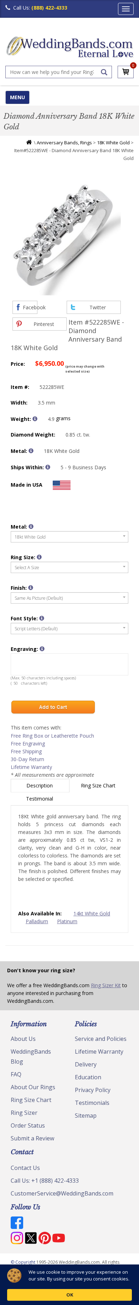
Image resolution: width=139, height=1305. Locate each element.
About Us (23, 1039)
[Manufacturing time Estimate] (47, 467)
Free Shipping (26, 751)
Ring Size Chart (99, 785)
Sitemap (86, 1115)
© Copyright (23, 1262)
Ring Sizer (24, 1113)
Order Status (28, 1125)
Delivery (86, 1064)
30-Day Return (27, 759)
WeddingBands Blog (31, 1056)
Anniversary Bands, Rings (64, 142)
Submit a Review (32, 1138)
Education (88, 1077)
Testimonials (92, 1103)
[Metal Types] (31, 450)
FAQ (16, 1074)
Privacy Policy (92, 1090)
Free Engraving (28, 743)
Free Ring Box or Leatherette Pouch (52, 735)
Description (40, 785)
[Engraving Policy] (41, 618)
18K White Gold (113, 142)
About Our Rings (33, 1087)
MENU (17, 97)
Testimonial (40, 798)
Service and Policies (101, 1039)
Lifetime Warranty (31, 767)
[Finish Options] (30, 587)
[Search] (104, 72)
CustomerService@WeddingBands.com (62, 1193)
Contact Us (25, 1168)
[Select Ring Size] (39, 557)
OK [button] (69, 1294)
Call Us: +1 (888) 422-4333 (45, 1180)
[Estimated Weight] (34, 418)
